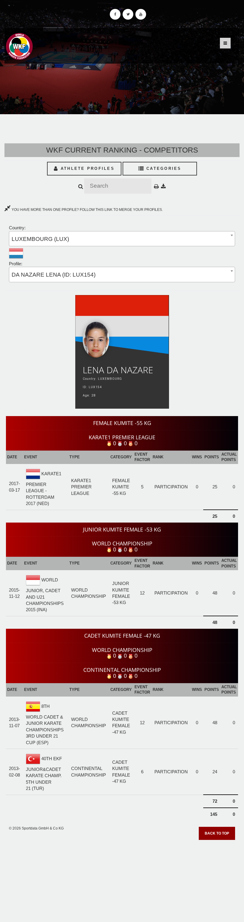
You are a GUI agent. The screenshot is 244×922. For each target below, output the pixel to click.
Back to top (217, 833)
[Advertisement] (122, 879)
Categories (163, 168)
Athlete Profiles (87, 168)
